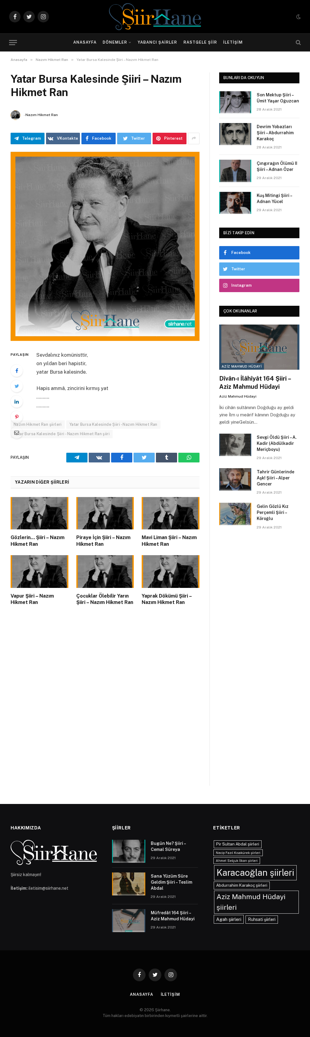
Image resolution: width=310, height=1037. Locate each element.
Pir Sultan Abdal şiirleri (237, 844)
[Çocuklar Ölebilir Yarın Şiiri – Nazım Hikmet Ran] (105, 571)
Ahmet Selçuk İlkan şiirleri (237, 860)
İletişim (233, 42)
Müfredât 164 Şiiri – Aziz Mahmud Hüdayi (173, 915)
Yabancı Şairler (157, 42)
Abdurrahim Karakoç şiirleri (241, 885)
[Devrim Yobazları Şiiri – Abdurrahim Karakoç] (235, 134)
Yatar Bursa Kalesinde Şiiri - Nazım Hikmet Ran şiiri (62, 434)
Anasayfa (85, 42)
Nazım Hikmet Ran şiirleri (38, 424)
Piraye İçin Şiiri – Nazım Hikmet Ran (103, 541)
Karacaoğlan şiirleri (255, 872)
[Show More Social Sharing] (194, 138)
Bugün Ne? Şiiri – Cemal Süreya (168, 846)
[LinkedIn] (17, 401)
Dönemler (115, 42)
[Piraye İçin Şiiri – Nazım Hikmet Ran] (105, 513)
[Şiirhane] (155, 16)
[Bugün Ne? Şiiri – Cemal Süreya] (128, 851)
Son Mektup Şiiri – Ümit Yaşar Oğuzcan (278, 97)
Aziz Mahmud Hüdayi (242, 366)
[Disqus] (105, 702)
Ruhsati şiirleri (261, 919)
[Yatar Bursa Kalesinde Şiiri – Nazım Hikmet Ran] (105, 246)
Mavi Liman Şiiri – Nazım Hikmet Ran (169, 541)
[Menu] (13, 42)
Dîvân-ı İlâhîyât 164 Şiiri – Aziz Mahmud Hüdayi (255, 382)
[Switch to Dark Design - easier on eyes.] (298, 16)
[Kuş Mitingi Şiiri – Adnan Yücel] (235, 203)
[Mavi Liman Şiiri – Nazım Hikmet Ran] (171, 513)
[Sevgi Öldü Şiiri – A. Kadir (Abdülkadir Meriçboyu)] (235, 445)
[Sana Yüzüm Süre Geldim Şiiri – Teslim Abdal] (128, 883)
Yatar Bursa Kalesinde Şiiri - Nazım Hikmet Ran (113, 424)
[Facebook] (17, 371)
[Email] (17, 432)
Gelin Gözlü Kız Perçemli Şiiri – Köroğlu (273, 512)
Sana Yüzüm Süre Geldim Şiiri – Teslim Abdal (171, 882)
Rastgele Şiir (200, 42)
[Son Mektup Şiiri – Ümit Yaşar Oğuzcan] (235, 102)
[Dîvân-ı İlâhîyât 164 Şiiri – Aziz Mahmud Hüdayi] (259, 347)
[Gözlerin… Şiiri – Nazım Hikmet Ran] (39, 513)
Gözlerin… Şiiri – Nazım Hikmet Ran (37, 541)
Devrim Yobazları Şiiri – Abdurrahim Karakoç (275, 132)
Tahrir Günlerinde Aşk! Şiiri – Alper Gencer (275, 477)
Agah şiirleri (228, 919)
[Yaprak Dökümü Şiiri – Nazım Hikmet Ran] (171, 571)
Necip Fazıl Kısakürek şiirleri (238, 853)
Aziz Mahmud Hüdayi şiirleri (250, 901)
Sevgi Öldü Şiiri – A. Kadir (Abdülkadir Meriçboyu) (277, 443)
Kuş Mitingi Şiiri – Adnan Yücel (274, 198)
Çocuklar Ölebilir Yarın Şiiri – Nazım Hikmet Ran (104, 599)
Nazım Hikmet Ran (41, 115)
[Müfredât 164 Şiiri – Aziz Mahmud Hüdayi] (128, 920)
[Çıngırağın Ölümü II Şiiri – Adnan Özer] (235, 171)
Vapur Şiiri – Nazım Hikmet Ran (32, 599)
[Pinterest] (17, 417)
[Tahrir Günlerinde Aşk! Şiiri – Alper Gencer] (235, 479)
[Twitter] (17, 386)
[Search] (298, 42)
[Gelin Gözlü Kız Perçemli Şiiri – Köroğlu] (235, 514)
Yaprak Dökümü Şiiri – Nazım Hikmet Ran (167, 599)
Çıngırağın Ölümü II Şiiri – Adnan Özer (277, 166)
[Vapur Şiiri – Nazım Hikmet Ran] (39, 571)
